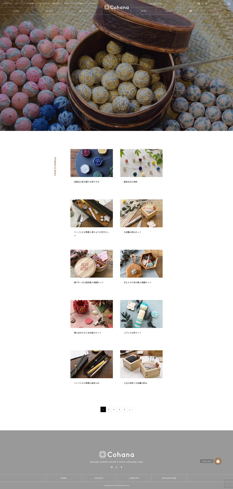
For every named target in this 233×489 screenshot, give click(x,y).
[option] (51, 4)
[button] (218, 461)
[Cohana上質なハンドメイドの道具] (116, 7)
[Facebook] (206, 3)
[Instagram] (199, 3)
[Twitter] (202, 3)
